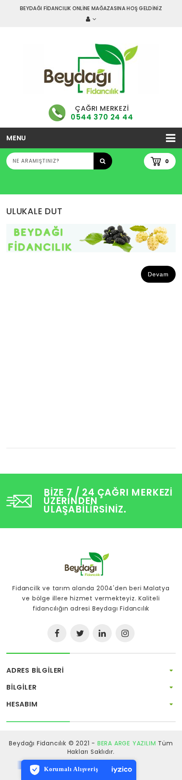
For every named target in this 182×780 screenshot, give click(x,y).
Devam (158, 274)
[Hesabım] (91, 19)
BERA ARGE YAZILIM (126, 743)
